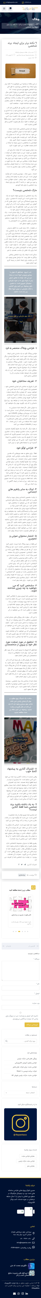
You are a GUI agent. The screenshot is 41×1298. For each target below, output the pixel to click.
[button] (27, 931)
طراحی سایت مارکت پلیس (26, 1161)
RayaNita (36, 1288)
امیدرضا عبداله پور (21, 55)
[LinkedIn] (27, 1294)
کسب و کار (31, 52)
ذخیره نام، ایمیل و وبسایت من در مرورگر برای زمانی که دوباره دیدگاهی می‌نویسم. (22, 1017)
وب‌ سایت (35, 1003)
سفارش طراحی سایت (28, 1156)
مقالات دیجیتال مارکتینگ (21, 52)
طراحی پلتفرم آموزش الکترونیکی (26, 1063)
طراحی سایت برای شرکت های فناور (25, 1067)
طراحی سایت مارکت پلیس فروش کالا (24, 1075)
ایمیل (36, 993)
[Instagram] (23, 1294)
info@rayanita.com (12, 2)
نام (37, 983)
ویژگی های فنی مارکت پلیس (27, 1058)
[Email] (14, 1294)
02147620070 (27, 2)
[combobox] (20, 1093)
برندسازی (22, 875)
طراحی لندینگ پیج (20, 739)
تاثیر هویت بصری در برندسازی (21, 915)
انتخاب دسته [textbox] (30, 1092)
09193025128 (15, 1247)
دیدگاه (36, 959)
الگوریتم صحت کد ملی (18, 1265)
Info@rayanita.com (24, 1242)
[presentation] (9, 913)
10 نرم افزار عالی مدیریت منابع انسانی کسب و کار (18, 1274)
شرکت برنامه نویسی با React (27, 1071)
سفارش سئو (31, 1166)
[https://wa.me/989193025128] (18, 1294)
